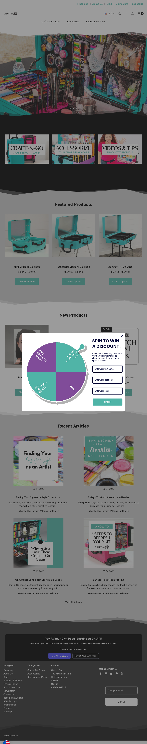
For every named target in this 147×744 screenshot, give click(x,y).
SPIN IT (107, 402)
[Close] (121, 336)
